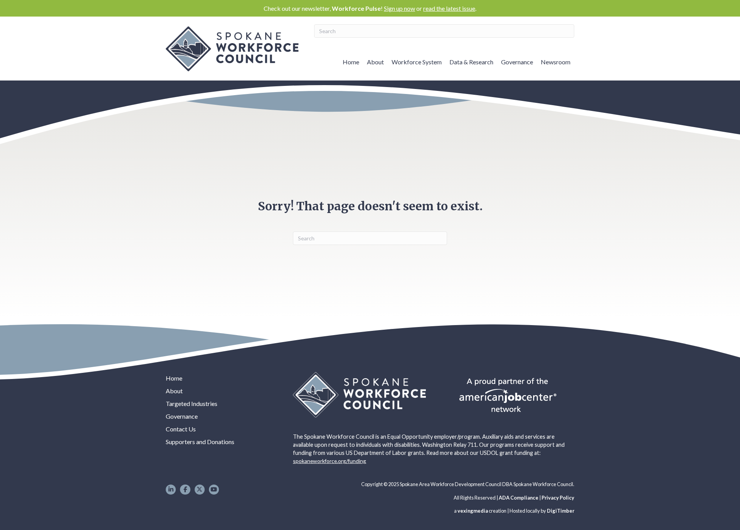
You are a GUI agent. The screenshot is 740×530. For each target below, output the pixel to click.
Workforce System (417, 61)
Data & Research (471, 61)
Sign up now (399, 8)
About (375, 61)
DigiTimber (560, 511)
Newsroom (555, 61)
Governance (517, 61)
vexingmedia (472, 511)
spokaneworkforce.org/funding (329, 461)
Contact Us (181, 429)
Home (351, 61)
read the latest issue (449, 8)
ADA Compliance (518, 498)
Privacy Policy (558, 498)
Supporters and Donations (200, 441)
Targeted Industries (191, 403)
